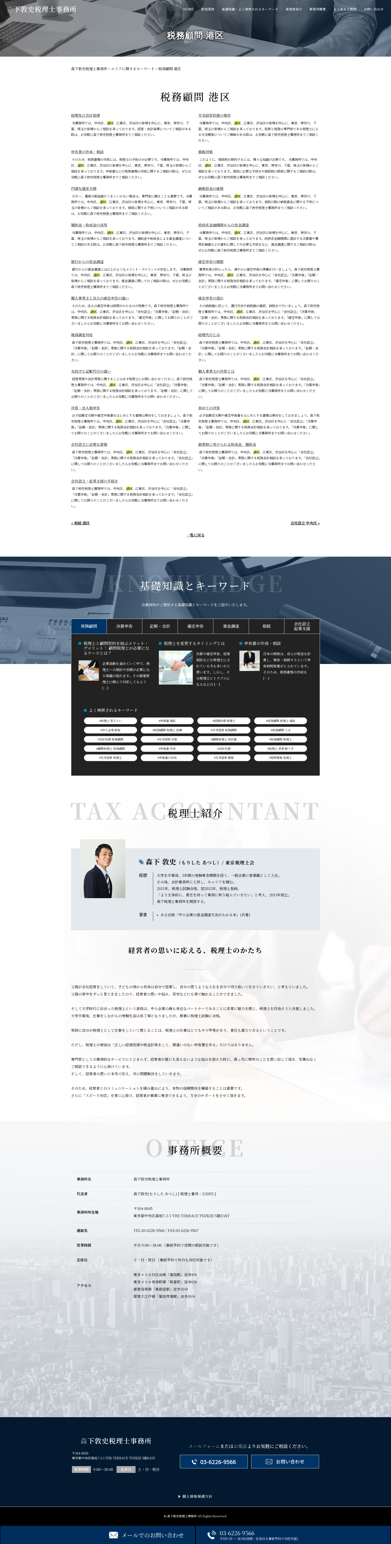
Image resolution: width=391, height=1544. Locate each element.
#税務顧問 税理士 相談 (280, 721)
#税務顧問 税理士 (280, 739)
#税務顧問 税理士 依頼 (167, 730)
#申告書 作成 (167, 748)
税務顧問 (89, 626)
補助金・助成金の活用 (89, 225)
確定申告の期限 (211, 261)
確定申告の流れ (211, 298)
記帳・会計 (160, 626)
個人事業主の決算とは (216, 371)
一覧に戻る (195, 535)
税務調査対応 (82, 334)
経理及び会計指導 (85, 115)
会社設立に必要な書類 (89, 444)
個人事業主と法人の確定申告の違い (100, 298)
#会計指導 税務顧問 (110, 739)
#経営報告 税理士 (280, 757)
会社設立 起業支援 (302, 626)
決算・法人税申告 (85, 408)
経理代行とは (209, 334)
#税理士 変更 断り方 (280, 748)
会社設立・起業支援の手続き (94, 481)
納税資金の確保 (211, 188)
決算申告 (124, 626)
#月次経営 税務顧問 (224, 730)
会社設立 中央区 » (305, 523)
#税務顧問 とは (281, 730)
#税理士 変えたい (110, 721)
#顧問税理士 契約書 (224, 739)
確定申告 (195, 626)
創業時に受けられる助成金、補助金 (227, 444)
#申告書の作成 (167, 757)
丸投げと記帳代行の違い (91, 371)
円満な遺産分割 (83, 188)
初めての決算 (209, 408)
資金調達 (231, 626)
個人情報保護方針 (197, 1496)
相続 (266, 626)
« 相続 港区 (80, 523)
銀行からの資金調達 (87, 261)
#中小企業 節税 (110, 730)
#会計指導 (224, 748)
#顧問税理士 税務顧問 (110, 748)
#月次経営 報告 (224, 757)
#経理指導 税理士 (223, 721)
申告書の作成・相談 (87, 151)
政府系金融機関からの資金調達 (223, 225)
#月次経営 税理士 (110, 757)
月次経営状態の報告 (214, 115)
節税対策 (205, 151)
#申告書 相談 (167, 721)
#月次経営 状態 (167, 739)
